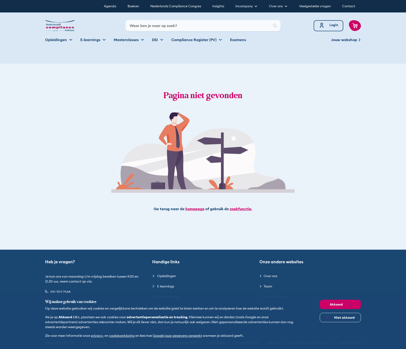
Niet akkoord (344, 317)
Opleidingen (56, 39)
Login (333, 25)
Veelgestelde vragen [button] (315, 6)
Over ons (270, 276)
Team (268, 286)
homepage (194, 208)
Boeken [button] (133, 6)
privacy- (97, 335)
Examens (238, 39)
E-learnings (90, 39)
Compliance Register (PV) (194, 39)
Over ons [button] (276, 6)
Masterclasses (127, 39)
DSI (155, 39)
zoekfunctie (240, 208)
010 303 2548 (60, 292)
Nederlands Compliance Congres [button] (175, 6)
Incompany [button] (244, 6)
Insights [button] (218, 6)
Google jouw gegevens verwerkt (177, 335)
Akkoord (337, 304)
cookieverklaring (122, 335)
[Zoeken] (275, 25)
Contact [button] (348, 6)
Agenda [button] (110, 6)
